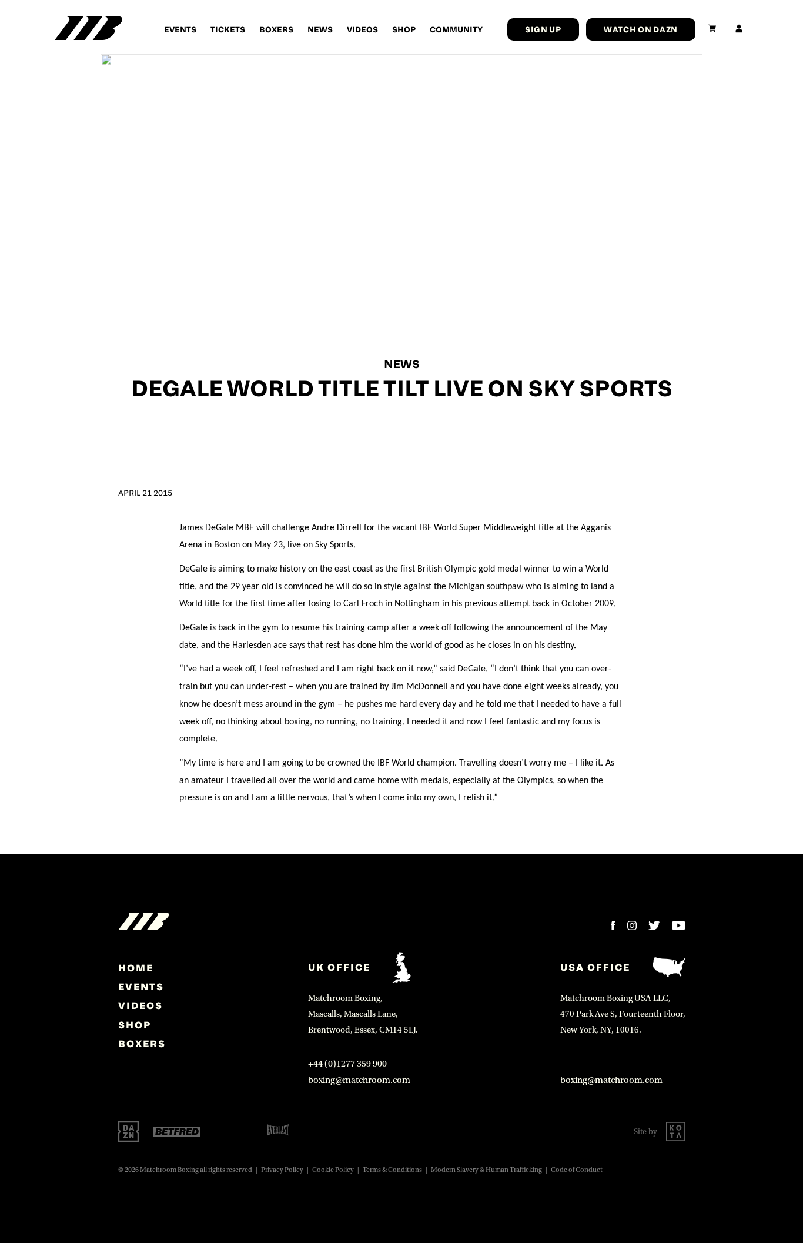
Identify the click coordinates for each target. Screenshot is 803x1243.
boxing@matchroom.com (359, 1080)
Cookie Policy (333, 1170)
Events (180, 29)
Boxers (276, 29)
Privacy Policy (282, 1170)
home (135, 968)
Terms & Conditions (392, 1170)
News (320, 29)
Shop (404, 29)
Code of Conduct (577, 1170)
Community (456, 29)
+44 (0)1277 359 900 (347, 1063)
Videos (362, 29)
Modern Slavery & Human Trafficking (486, 1170)
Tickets (227, 29)
